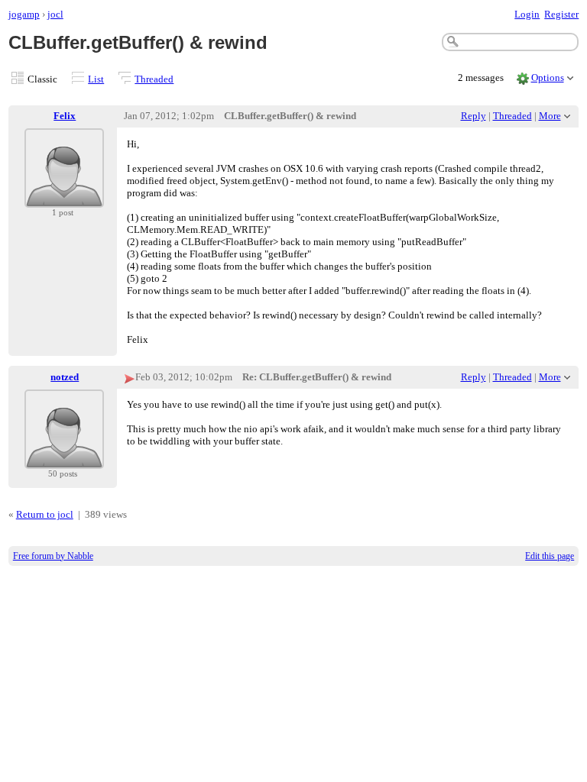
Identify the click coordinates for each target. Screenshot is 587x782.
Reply (473, 115)
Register (561, 14)
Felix (65, 115)
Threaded (154, 79)
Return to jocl (44, 514)
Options (547, 77)
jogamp (24, 14)
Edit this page (549, 556)
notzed (64, 377)
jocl (55, 14)
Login (527, 14)
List (96, 79)
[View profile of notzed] (64, 459)
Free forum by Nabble (53, 556)
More (550, 115)
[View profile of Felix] (64, 198)
